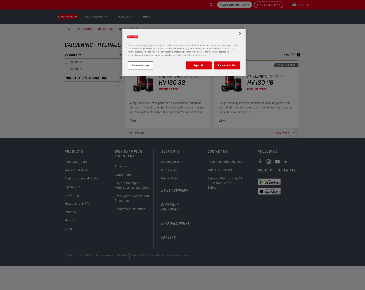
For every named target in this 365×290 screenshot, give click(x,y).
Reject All (199, 65)
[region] (184, 52)
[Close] (240, 33)
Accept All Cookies (227, 65)
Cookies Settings (140, 65)
